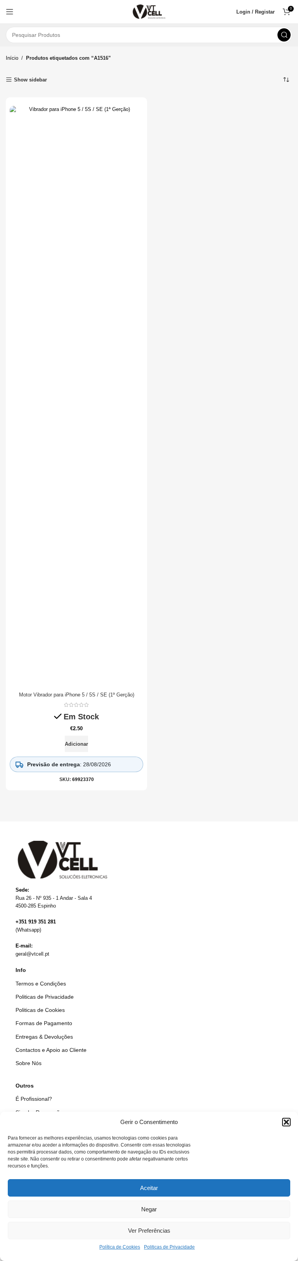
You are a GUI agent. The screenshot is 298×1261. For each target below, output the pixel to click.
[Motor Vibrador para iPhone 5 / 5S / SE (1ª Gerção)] (76, 397)
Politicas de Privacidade (169, 1247)
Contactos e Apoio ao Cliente (51, 1050)
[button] (286, 1122)
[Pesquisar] (284, 35)
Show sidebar (30, 80)
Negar (149, 1209)
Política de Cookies (119, 1247)
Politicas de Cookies (40, 1010)
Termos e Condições (41, 983)
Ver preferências (149, 1230)
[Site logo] (149, 11)
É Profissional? (34, 1099)
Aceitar (149, 1188)
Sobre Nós (29, 1063)
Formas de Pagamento (44, 1023)
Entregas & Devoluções (44, 1037)
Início (12, 58)
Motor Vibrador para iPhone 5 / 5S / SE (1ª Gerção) (76, 695)
